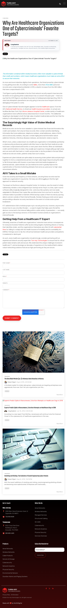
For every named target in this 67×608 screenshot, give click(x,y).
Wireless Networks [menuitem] (41, 511)
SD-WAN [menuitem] (37, 522)
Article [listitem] (7, 391)
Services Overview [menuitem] (41, 536)
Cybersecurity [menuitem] (39, 525)
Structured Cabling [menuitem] (41, 518)
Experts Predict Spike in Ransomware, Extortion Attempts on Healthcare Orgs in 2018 (30, 407)
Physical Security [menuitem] (40, 532)
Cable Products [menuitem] (8, 555)
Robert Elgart (11, 382)
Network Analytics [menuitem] (41, 529)
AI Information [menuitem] (14, 594)
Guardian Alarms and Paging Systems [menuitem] (15, 576)
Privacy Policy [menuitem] (6, 594)
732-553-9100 (9, 516)
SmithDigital (18, 603)
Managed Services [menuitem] (41, 515)
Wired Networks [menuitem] (40, 508)
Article (5, 54)
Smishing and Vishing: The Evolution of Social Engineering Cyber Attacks (26, 475)
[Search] (60, 3)
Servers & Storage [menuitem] (8, 559)
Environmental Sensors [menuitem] (10, 573)
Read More (60, 394)
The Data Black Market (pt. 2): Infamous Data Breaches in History (24, 378)
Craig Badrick (15, 44)
